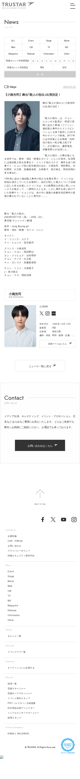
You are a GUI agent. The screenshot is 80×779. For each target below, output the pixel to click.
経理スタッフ (14, 717)
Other (11, 620)
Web (10, 586)
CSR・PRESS (15, 540)
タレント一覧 (14, 635)
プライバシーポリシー (19, 550)
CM (9, 590)
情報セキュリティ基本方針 (21, 555)
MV (9, 600)
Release (12, 610)
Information (14, 615)
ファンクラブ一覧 (17, 651)
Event (11, 571)
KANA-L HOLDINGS (18, 733)
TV (9, 595)
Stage (11, 576)
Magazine (13, 605)
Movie (11, 581)
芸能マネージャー (17, 688)
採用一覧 (12, 683)
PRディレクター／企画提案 (22, 703)
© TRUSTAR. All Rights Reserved (40, 747)
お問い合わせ (14, 545)
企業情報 (12, 536)
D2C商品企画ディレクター (21, 707)
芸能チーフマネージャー (20, 693)
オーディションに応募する (21, 667)
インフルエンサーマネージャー (23, 712)
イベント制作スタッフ (19, 698)
